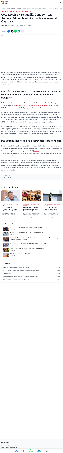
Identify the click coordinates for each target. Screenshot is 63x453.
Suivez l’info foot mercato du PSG (11, 444)
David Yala (8, 178)
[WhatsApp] (15, 31)
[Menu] (60, 2)
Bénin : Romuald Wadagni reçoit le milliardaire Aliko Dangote (26, 227)
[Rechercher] (52, 2)
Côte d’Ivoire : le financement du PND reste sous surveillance (26, 253)
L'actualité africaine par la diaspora (11, 446)
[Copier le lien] (22, 31)
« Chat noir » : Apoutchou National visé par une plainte (9, 209)
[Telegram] (19, 31)
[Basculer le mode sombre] (56, 2)
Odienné (36, 151)
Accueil (3, 8)
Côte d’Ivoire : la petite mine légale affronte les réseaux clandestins (31, 209)
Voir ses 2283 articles (17, 178)
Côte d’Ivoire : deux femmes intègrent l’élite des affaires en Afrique (51, 209)
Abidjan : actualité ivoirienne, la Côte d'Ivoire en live (20, 8)
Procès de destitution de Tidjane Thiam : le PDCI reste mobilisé (27, 248)
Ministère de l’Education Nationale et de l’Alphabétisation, (34, 105)
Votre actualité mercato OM (9, 447)
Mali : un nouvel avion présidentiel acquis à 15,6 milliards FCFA (27, 232)
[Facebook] (8, 31)
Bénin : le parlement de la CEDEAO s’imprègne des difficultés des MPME (29, 243)
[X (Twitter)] (12, 31)
